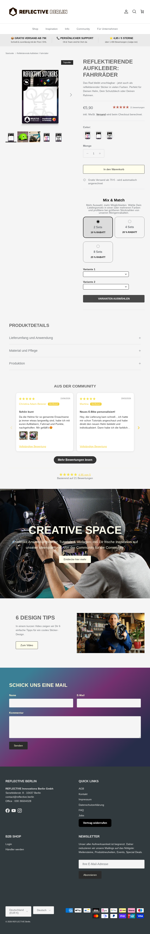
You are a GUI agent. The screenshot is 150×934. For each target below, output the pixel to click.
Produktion (17, 363)
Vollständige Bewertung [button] (32, 446)
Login (8, 844)
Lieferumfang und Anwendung (31, 338)
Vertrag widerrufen (95, 822)
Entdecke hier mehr (75, 559)
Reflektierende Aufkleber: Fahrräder (32, 53)
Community (83, 28)
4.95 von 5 (84, 474)
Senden (18, 745)
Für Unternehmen (107, 28)
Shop (35, 28)
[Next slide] (139, 428)
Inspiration (52, 28)
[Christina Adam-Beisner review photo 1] (23, 435)
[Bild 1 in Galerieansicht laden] (40, 93)
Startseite (9, 53)
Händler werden (14, 849)
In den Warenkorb (114, 169)
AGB (81, 788)
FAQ (81, 810)
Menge (87, 145)
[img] (27, 398)
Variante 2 (89, 282)
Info (67, 28)
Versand (101, 114)
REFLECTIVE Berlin (21, 922)
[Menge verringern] (86, 153)
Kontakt (83, 794)
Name (12, 695)
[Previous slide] (11, 428)
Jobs (81, 815)
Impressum (85, 799)
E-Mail (81, 695)
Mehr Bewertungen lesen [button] (75, 459)
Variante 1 (89, 269)
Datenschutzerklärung (91, 804)
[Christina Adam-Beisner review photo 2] (33, 435)
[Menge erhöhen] (101, 153)
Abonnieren (90, 874)
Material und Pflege (23, 350)
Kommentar (16, 712)
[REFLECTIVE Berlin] (37, 12)
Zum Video (26, 645)
